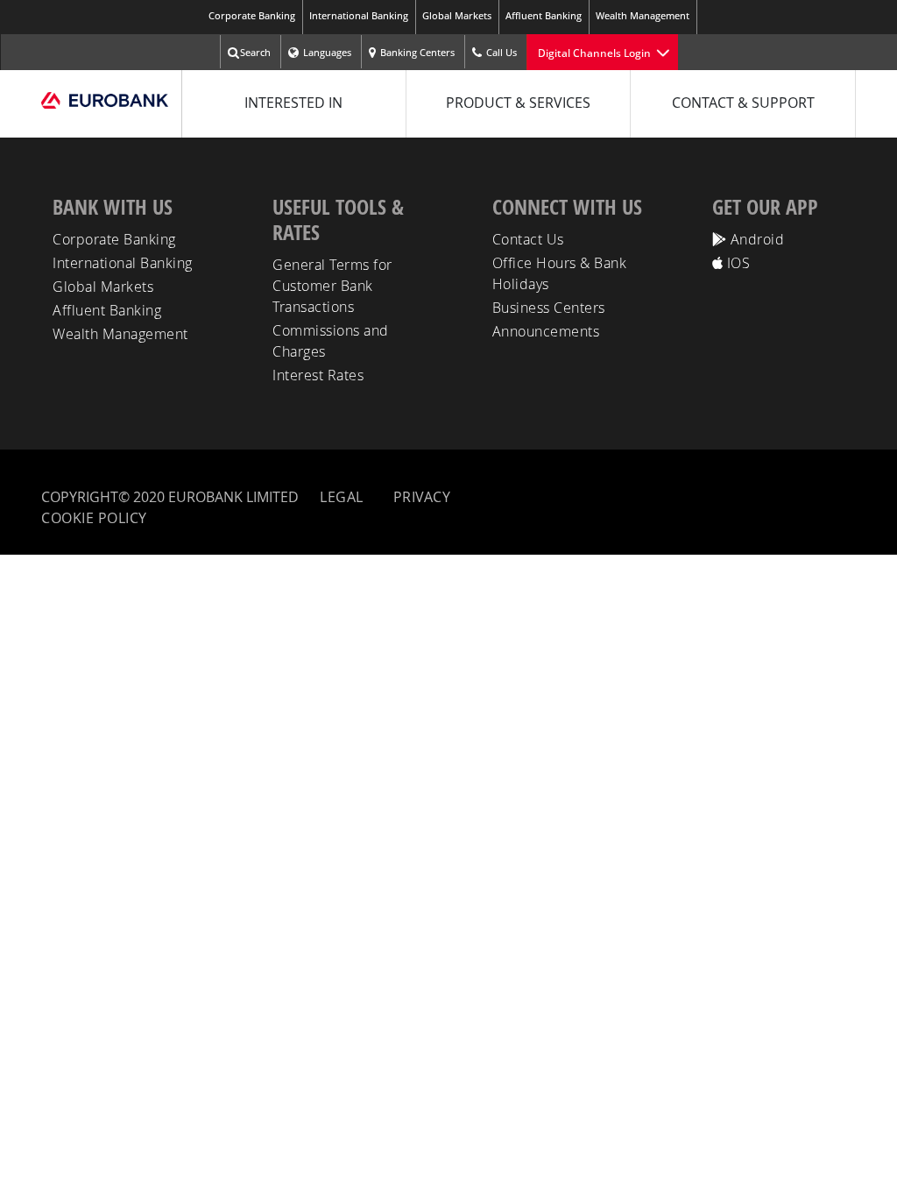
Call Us (501, 52)
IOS (736, 263)
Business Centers (548, 307)
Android (755, 239)
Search (255, 52)
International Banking (358, 15)
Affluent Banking (543, 15)
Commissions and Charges (330, 341)
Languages (327, 52)
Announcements (546, 331)
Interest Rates (318, 375)
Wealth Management (642, 15)
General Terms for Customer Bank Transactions (332, 285)
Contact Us (528, 239)
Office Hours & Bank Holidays (559, 273)
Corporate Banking (251, 15)
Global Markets (456, 15)
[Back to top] (868, 1163)
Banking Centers (417, 52)
